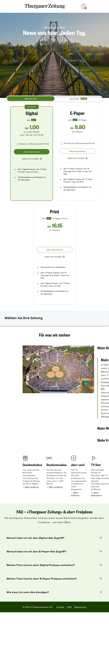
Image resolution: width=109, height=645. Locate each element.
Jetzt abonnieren (96, 494)
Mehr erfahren (32, 486)
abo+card (25, 179)
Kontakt (60, 607)
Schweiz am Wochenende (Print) (33, 143)
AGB (69, 607)
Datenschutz (80, 607)
